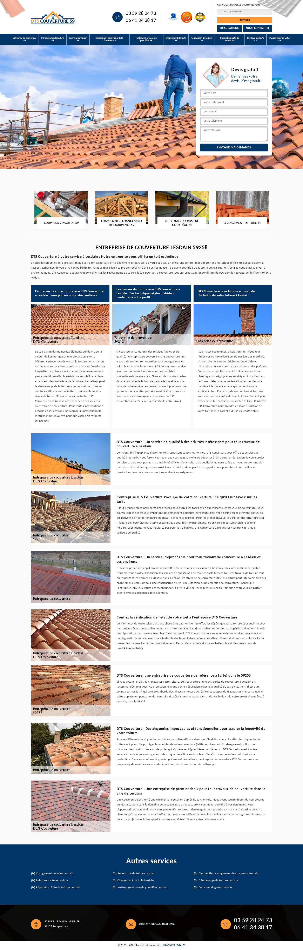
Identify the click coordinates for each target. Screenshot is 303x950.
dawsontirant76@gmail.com (157, 924)
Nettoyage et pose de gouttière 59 (146, 39)
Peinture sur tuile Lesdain (52, 880)
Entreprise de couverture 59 (24, 39)
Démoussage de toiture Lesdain (218, 880)
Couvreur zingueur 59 (78, 39)
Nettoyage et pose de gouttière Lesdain (142, 887)
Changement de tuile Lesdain (135, 880)
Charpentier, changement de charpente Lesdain (228, 873)
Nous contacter (257, 28)
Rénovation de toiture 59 (201, 39)
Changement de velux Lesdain (54, 873)
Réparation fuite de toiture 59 (229, 39)
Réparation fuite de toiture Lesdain (58, 887)
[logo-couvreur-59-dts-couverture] (53, 17)
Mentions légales (174, 945)
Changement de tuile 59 (176, 39)
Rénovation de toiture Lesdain (136, 873)
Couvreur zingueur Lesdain (215, 887)
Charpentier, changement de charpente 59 (109, 39)
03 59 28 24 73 (141, 13)
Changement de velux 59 (279, 39)
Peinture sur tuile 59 (255, 39)
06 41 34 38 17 (141, 20)
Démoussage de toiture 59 (52, 39)
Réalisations (229, 28)
